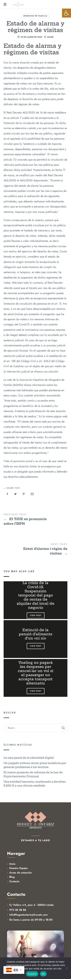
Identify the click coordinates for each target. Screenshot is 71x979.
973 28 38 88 (17, 910)
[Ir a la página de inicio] (35, 820)
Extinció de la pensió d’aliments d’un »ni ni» (35, 634)
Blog (12, 877)
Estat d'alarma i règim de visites (36, 549)
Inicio (12, 864)
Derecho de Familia (35, 15)
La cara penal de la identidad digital (29, 757)
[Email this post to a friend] (32, 494)
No (43, 973)
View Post (35, 615)
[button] (66, 13)
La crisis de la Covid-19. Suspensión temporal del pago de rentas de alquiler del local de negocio (35, 595)
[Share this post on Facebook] (7, 494)
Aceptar (32, 973)
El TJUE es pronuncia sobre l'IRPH (36, 520)
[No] (66, 968)
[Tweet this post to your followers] (15, 494)
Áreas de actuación (20, 872)
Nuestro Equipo (18, 868)
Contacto (14, 881)
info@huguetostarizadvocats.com (28, 915)
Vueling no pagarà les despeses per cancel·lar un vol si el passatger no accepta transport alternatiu (35, 673)
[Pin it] (24, 494)
